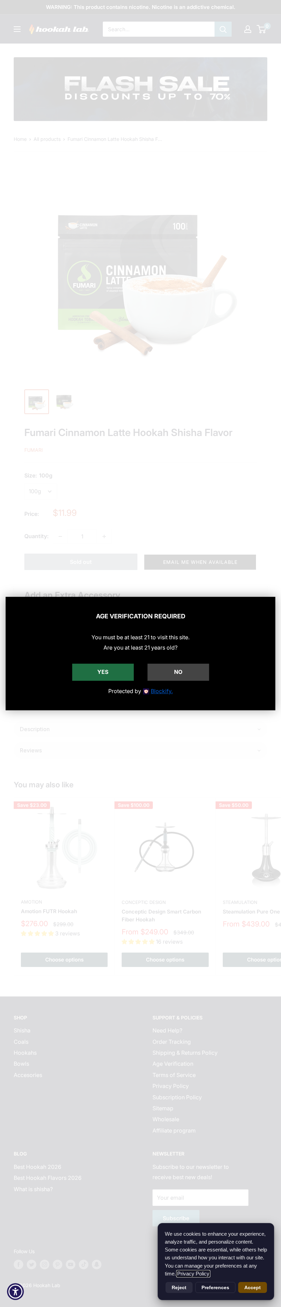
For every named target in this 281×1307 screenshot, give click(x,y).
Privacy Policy (193, 1273)
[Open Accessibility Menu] (15, 1291)
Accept (252, 1287)
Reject (179, 1287)
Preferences (215, 1287)
